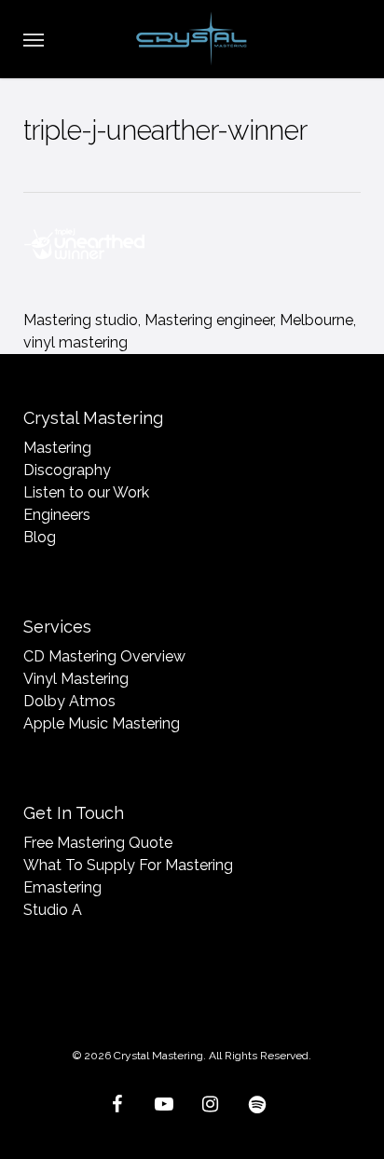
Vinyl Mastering (76, 679)
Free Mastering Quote (97, 843)
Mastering (57, 448)
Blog (39, 537)
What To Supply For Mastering (128, 865)
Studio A (52, 910)
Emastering (62, 887)
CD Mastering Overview (104, 656)
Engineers (56, 515)
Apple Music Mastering (101, 723)
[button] (33, 39)
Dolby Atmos (69, 701)
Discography (67, 470)
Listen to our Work (86, 492)
